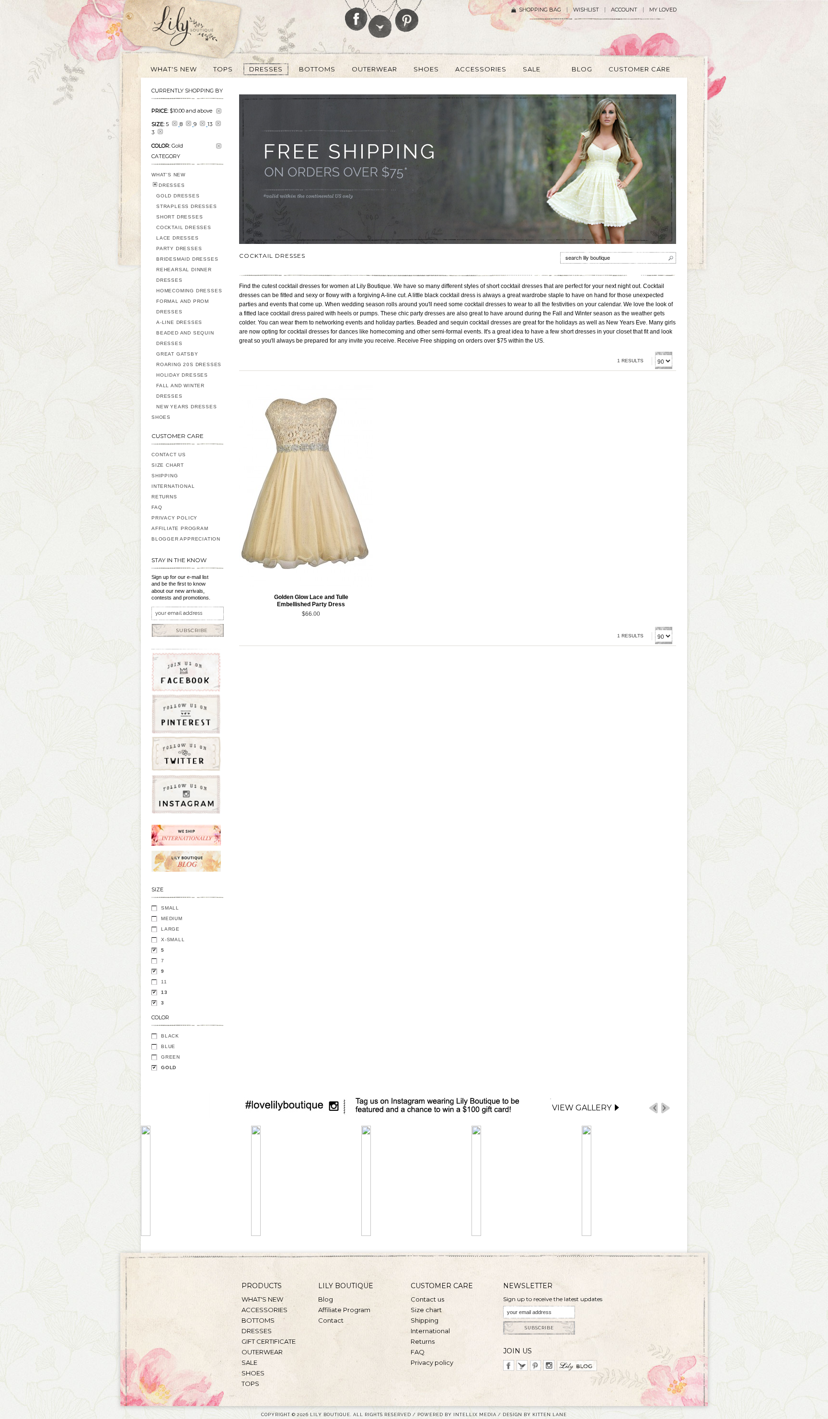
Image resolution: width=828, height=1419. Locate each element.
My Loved (663, 9)
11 (164, 981)
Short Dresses (179, 216)
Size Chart (167, 465)
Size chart (426, 1310)
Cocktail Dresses (183, 227)
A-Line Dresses (179, 322)
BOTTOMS (258, 1320)
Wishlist (586, 9)
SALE (249, 1362)
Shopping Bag (540, 9)
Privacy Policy (174, 517)
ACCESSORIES (265, 1310)
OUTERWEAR (262, 1352)
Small (170, 908)
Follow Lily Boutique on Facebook (356, 15)
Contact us (427, 1299)
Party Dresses (179, 248)
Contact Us (168, 454)
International (173, 486)
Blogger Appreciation (185, 539)
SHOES (161, 417)
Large (170, 929)
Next (665, 1108)
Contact (331, 1320)
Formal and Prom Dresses (182, 306)
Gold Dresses (178, 195)
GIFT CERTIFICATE (269, 1341)
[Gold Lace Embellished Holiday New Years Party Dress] (306, 486)
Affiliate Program (179, 528)
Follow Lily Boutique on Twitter (380, 19)
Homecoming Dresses (189, 290)
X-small (173, 939)
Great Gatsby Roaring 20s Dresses (188, 359)
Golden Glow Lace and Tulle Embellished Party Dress (311, 601)
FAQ (156, 507)
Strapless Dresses (186, 206)
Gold (168, 1067)
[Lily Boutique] (196, 29)
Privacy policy (432, 1362)
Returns (164, 496)
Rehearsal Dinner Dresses (184, 275)
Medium (172, 918)
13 (164, 992)
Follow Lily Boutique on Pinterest (408, 16)
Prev (653, 1108)
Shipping (164, 475)
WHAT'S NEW (168, 174)
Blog (325, 1299)
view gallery (581, 1107)
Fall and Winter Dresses (180, 391)
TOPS (250, 1383)
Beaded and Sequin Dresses (185, 338)
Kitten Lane (549, 1414)
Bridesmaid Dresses (187, 259)
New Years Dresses (186, 406)
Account (624, 9)
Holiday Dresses (182, 375)
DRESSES (172, 185)
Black (170, 1035)
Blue (168, 1046)
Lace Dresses (177, 238)
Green (170, 1057)
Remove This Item (218, 111)
